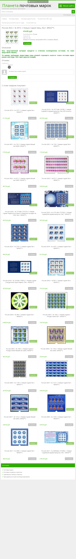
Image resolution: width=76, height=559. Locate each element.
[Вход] (9, 67)
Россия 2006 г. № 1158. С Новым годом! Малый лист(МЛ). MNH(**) (56, 349)
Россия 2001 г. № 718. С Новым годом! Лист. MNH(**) (56, 145)
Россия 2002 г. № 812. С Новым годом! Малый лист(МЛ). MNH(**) (19, 179)
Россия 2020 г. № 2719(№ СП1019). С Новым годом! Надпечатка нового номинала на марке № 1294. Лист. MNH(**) (19, 213)
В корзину (27, 43)
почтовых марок (26, 5)
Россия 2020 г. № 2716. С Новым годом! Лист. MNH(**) (19, 247)
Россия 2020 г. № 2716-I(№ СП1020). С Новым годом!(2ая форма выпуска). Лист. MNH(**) (56, 213)
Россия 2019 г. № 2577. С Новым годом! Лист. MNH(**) (19, 111)
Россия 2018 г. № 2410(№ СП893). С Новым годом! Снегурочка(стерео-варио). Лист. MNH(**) (19, 281)
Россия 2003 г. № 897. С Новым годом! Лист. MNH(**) (56, 281)
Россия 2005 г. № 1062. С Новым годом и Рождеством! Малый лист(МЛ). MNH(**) (19, 349)
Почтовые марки (8, 470)
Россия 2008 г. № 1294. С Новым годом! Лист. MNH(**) (56, 418)
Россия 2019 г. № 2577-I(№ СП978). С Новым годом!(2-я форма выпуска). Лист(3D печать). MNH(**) (56, 111)
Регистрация (67, 15)
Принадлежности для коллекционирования (17, 477)
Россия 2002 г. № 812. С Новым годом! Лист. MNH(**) (56, 179)
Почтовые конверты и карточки (13, 472)
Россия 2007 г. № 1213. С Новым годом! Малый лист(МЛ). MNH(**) (19, 418)
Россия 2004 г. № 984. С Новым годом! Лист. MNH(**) (19, 315)
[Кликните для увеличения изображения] (12, 37)
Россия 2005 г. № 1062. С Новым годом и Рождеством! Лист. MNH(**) (56, 315)
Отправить (12, 77)
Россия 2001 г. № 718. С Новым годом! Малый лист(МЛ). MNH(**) (19, 145)
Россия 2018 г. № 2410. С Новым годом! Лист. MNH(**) (56, 247)
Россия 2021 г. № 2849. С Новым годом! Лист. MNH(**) (19, 452)
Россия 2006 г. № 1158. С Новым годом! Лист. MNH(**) (19, 383)
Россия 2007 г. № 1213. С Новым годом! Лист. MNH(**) (56, 383)
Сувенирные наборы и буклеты (13, 474)
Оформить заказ (43, 1)
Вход (73, 15)
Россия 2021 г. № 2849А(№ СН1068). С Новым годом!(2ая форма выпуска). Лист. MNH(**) (56, 452)
